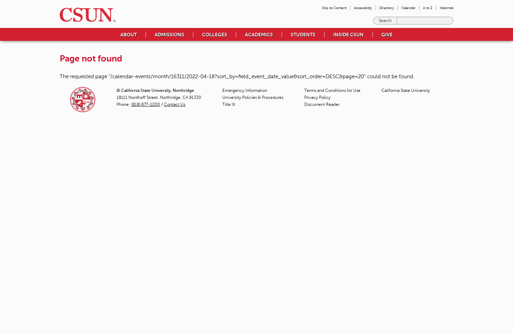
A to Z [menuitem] (427, 8)
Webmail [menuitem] (446, 8)
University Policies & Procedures (252, 97)
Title (228, 104)
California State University (405, 90)
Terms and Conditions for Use (332, 90)
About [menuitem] (128, 34)
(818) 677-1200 (145, 104)
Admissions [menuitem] (169, 34)
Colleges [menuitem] (214, 34)
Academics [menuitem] (259, 34)
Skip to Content (334, 8)
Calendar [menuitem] (408, 8)
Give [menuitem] (387, 34)
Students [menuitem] (303, 34)
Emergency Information (244, 90)
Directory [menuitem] (386, 8)
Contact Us (174, 104)
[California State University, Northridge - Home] (85, 15)
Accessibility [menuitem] (363, 8)
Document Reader (322, 104)
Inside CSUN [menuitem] (348, 34)
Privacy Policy (317, 97)
